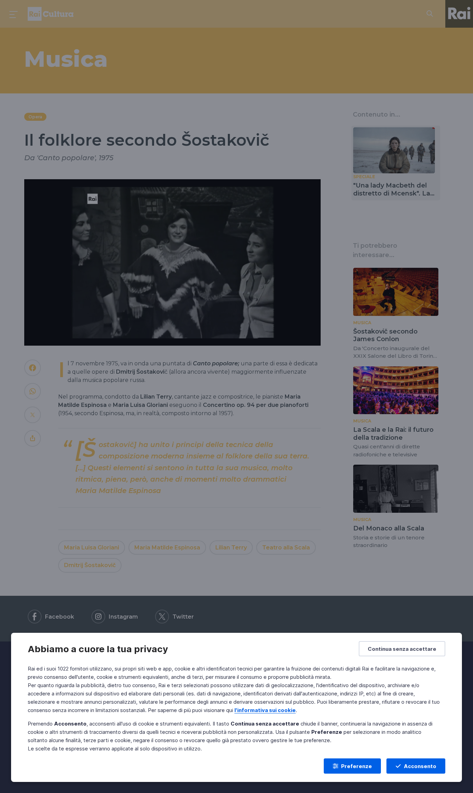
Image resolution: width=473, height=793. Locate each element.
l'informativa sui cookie (265, 710)
